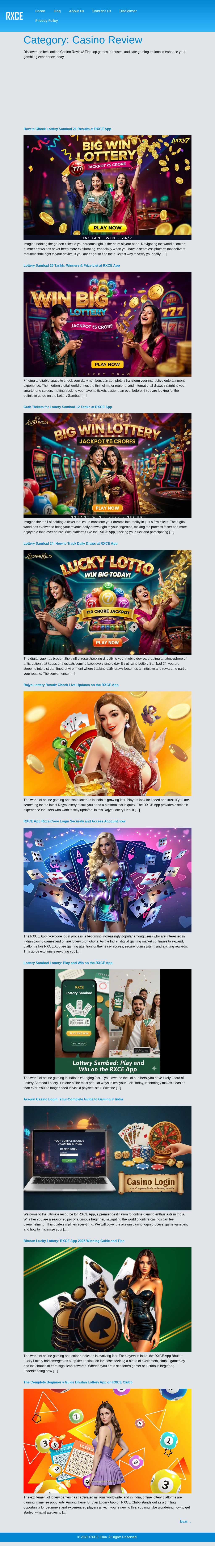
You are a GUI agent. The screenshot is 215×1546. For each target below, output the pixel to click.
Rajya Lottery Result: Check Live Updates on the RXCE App (71, 685)
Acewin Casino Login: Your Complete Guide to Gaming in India (73, 1099)
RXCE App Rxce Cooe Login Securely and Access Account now (74, 821)
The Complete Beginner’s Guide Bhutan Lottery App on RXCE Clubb (78, 1382)
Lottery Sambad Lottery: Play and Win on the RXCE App (68, 963)
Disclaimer (128, 11)
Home (40, 11)
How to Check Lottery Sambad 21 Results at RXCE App (67, 129)
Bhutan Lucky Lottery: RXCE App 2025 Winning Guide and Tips (74, 1241)
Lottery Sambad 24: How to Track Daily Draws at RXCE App (71, 543)
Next (185, 1521)
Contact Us (101, 11)
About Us (76, 11)
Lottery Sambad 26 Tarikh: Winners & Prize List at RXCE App (72, 265)
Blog (57, 11)
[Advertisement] (107, 91)
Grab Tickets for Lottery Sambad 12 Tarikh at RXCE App (68, 407)
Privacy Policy (46, 20)
